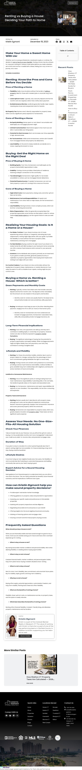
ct (22, 215)
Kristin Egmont (13, 41)
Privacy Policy (55, 757)
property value (34, 412)
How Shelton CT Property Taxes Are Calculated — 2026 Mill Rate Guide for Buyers (40, 678)
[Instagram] (17, 715)
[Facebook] (6, 715)
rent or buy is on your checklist (22, 62)
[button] (64, 3)
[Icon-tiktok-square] (10, 715)
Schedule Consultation (13, 73)
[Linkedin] (13, 715)
